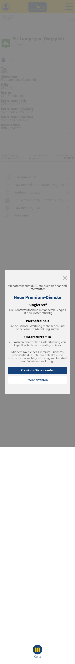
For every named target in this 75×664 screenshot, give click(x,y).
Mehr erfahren (38, 380)
